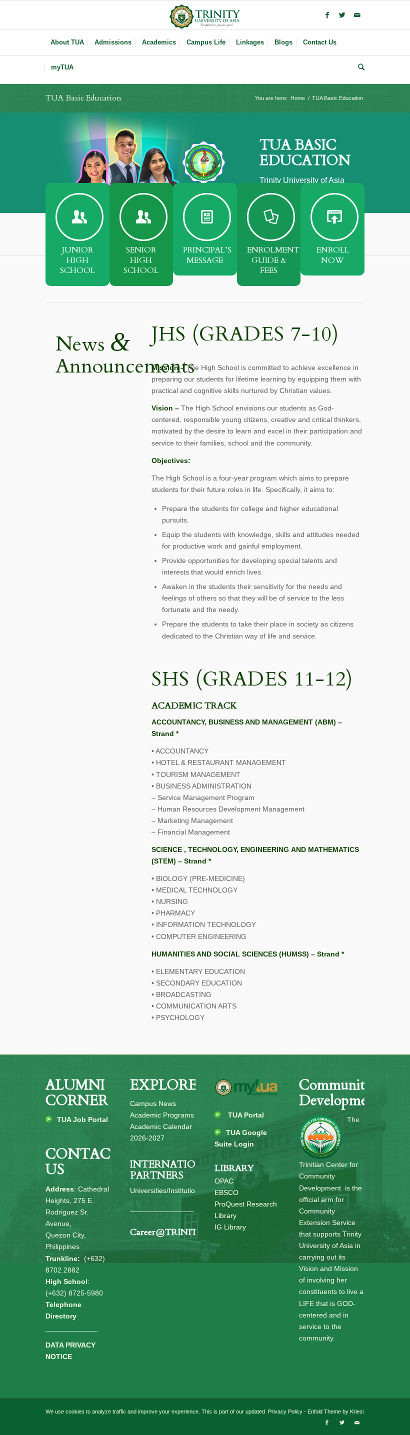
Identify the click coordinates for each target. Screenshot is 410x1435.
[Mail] (357, 15)
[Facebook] (327, 15)
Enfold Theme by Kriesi (336, 1411)
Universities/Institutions (166, 1190)
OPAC (224, 1181)
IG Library (230, 1227)
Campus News (153, 1104)
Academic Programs (162, 1115)
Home (297, 98)
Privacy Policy (284, 1411)
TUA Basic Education (84, 98)
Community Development (339, 1093)
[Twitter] (342, 15)
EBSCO (226, 1192)
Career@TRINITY (167, 1232)
